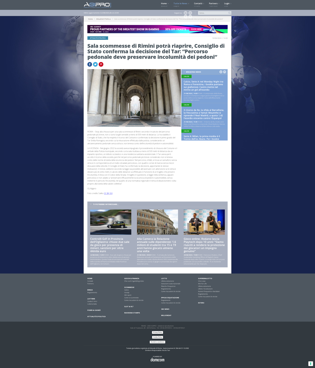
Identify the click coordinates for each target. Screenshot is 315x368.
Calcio (126, 290)
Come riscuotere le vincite (133, 300)
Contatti (198, 4)
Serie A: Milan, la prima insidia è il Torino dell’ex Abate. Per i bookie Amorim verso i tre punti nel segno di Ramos (204, 140)
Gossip (126, 292)
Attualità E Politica (103, 19)
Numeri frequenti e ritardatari (209, 291)
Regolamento (92, 292)
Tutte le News (180, 4)
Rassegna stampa (132, 313)
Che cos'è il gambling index (134, 281)
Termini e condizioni (157, 342)
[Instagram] (189, 13)
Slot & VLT (129, 306)
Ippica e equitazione (170, 298)
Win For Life (202, 283)
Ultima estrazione (167, 281)
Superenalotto (205, 278)
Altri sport (127, 295)
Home (164, 4)
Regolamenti (165, 300)
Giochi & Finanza (131, 278)
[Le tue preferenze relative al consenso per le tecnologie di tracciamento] (310, 363)
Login (227, 4)
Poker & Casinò (94, 310)
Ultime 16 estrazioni (205, 289)
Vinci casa (201, 281)
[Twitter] (189, 16)
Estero (201, 303)
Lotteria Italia (92, 304)
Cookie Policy (157, 337)
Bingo (90, 290)
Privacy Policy (157, 332)
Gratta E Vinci (92, 301)
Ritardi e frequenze (168, 286)
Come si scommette (131, 298)
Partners (213, 4)
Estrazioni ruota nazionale (170, 283)
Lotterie (91, 299)
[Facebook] (185, 16)
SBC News (165, 309)
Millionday (166, 315)
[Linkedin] (185, 13)
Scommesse (129, 287)
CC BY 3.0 (108, 193)
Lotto (164, 278)
